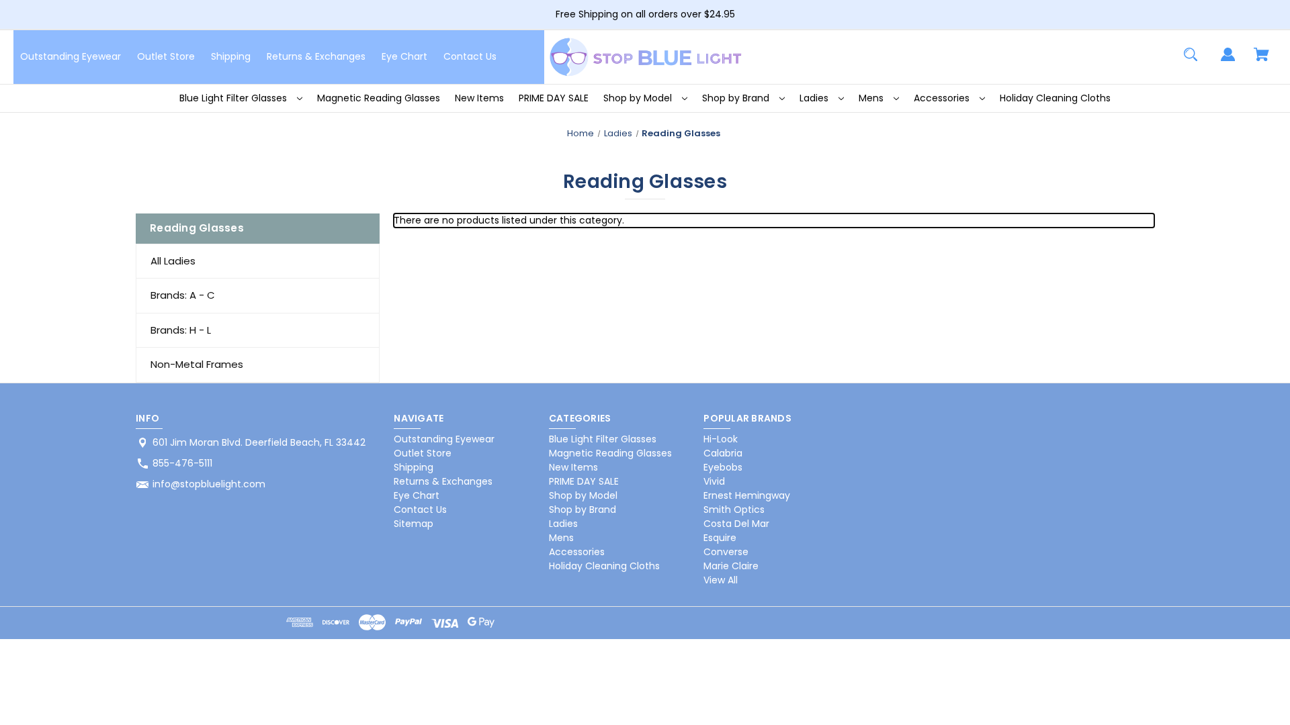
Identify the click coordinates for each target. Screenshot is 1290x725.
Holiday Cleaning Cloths (1055, 98)
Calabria (722, 453)
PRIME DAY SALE (554, 98)
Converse (725, 552)
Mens (872, 98)
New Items (479, 98)
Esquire (719, 537)
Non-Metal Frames (196, 364)
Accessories (943, 98)
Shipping (231, 56)
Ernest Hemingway (746, 495)
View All (720, 580)
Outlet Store (166, 56)
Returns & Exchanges (316, 56)
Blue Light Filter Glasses (234, 98)
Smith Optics (734, 509)
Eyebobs (722, 467)
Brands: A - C (182, 295)
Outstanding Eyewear (70, 56)
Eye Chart (404, 56)
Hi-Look (720, 439)
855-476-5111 (182, 463)
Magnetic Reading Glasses (378, 98)
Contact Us (470, 56)
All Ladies (173, 261)
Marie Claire (731, 566)
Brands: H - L (180, 330)
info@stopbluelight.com (209, 484)
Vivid (714, 481)
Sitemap (413, 523)
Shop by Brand (737, 98)
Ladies (815, 98)
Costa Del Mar (736, 523)
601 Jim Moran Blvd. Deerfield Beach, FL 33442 (259, 442)
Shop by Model (639, 98)
